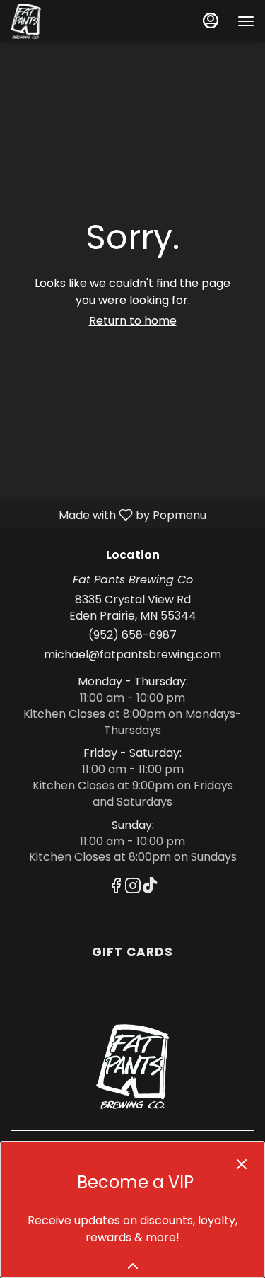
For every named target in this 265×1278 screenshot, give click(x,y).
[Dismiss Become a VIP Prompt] (242, 1164)
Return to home (133, 321)
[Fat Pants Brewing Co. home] (74, 21)
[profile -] (210, 20)
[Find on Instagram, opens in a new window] (132, 888)
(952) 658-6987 (132, 635)
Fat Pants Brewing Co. (132, 1066)
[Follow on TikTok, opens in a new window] (149, 888)
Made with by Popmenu (108, 514)
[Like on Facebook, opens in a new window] (115, 888)
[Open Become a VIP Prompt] (132, 1265)
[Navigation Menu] (245, 21)
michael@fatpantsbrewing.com (132, 655)
